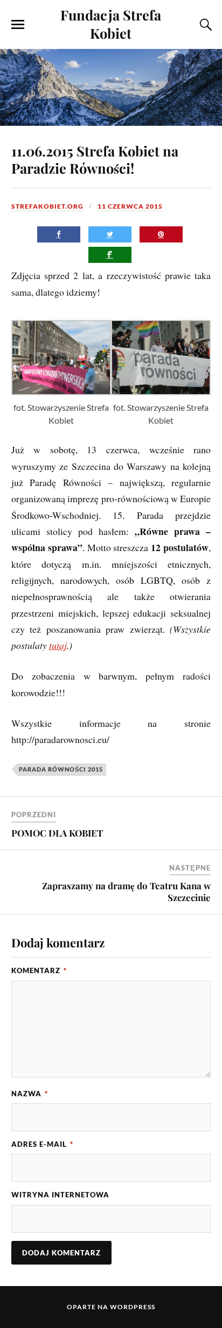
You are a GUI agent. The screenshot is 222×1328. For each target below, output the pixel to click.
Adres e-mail (42, 1144)
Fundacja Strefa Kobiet (110, 23)
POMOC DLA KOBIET (57, 833)
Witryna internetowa (60, 1194)
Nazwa (29, 1093)
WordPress (132, 1307)
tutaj (58, 645)
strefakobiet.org (47, 206)
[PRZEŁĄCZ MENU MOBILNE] (17, 24)
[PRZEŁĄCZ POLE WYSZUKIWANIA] (204, 24)
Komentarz (39, 970)
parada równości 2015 (61, 769)
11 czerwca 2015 (130, 206)
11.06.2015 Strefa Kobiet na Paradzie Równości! (94, 159)
